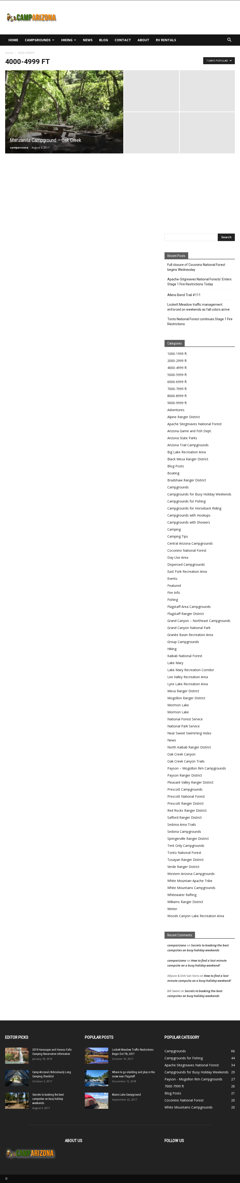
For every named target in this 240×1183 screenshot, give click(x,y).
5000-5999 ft (177, 374)
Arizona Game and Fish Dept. (189, 431)
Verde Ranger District (183, 866)
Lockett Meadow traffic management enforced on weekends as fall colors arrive (198, 307)
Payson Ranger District (184, 775)
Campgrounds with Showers (188, 522)
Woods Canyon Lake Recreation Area (195, 916)
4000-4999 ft (177, 367)
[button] (229, 40)
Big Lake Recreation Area (186, 452)
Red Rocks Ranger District (187, 810)
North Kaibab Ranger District (189, 747)
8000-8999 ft (177, 396)
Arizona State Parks (182, 438)
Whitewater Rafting (181, 895)
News (88, 40)
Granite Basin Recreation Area (190, 634)
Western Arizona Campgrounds (191, 873)
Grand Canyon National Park (188, 627)
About (143, 40)
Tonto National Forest (184, 852)
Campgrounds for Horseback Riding (194, 508)
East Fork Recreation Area (187, 571)
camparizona (19, 147)
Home (13, 40)
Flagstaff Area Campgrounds (189, 606)
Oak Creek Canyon (181, 754)
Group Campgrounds (183, 642)
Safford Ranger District (184, 817)
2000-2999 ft (177, 360)
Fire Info (173, 592)
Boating (173, 473)
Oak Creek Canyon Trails (186, 761)
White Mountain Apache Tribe (189, 880)
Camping (174, 529)
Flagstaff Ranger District (185, 613)
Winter (172, 909)
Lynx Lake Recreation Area (187, 684)
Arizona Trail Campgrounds (188, 445)
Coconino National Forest (186, 550)
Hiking (66, 40)
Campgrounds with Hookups (188, 515)
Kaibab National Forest (184, 656)
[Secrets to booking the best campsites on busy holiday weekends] (17, 1101)
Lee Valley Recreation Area (187, 677)
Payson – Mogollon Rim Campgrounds (196, 768)
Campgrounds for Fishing (186, 501)
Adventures (175, 410)
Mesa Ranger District (183, 691)
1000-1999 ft (177, 353)
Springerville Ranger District (188, 838)
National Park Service (183, 726)
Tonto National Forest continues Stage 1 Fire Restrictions (199, 321)
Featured (174, 585)
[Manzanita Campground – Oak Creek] (64, 121)
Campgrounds (38, 40)
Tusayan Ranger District (185, 859)
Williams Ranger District (185, 902)
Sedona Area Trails (181, 824)
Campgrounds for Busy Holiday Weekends (199, 494)
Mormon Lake (178, 705)
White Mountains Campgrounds (191, 887)
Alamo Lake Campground (126, 1094)
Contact (123, 40)
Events (172, 578)
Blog (103, 40)
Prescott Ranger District (185, 803)
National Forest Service (185, 719)
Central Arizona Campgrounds (190, 543)
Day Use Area (177, 557)
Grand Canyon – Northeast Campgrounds (198, 620)
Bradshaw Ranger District (186, 480)
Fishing (172, 599)
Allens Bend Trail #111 (184, 295)
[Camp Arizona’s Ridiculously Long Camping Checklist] (17, 1078)
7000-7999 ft (177, 389)
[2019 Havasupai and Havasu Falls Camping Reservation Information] (17, 1056)
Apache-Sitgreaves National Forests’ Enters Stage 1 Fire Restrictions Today (199, 281)
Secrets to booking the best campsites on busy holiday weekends (48, 1099)
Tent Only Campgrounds (185, 845)
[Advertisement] (149, 17)
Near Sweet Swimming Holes (189, 733)
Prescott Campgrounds (184, 789)
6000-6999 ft (177, 381)
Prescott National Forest (186, 796)
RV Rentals (166, 40)
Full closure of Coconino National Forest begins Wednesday (196, 267)
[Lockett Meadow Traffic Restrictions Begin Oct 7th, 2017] (96, 1056)
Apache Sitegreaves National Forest (194, 424)
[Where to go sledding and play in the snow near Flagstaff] (96, 1078)
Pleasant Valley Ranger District (190, 782)
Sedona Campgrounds (184, 831)
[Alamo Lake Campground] (96, 1101)
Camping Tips (177, 536)
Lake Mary (175, 663)
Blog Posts (175, 466)
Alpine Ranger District (183, 417)
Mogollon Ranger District (186, 698)
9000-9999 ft (177, 403)
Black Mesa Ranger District (187, 459)
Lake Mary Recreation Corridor (190, 670)
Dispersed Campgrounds (186, 564)
